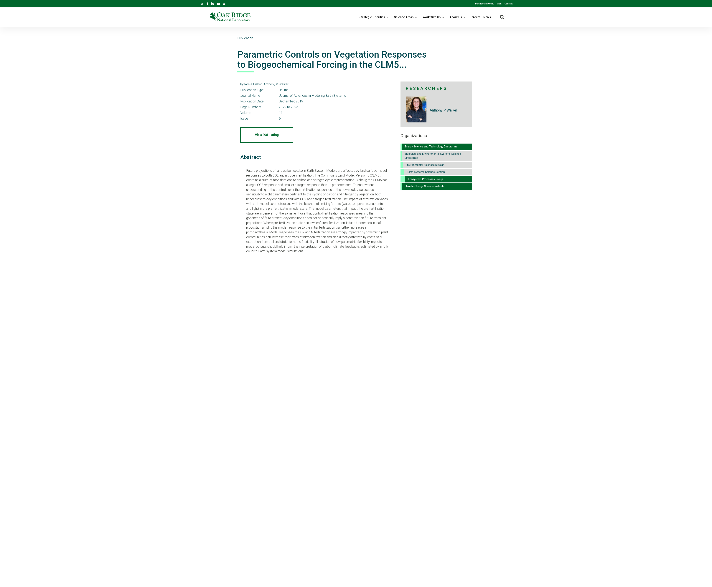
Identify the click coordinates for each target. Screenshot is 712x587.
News (487, 17)
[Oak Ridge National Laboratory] (230, 17)
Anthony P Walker (443, 110)
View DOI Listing (267, 135)
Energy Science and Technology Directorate (431, 146)
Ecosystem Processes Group (425, 179)
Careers (474, 17)
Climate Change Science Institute (424, 186)
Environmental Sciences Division (425, 165)
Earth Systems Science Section (426, 172)
